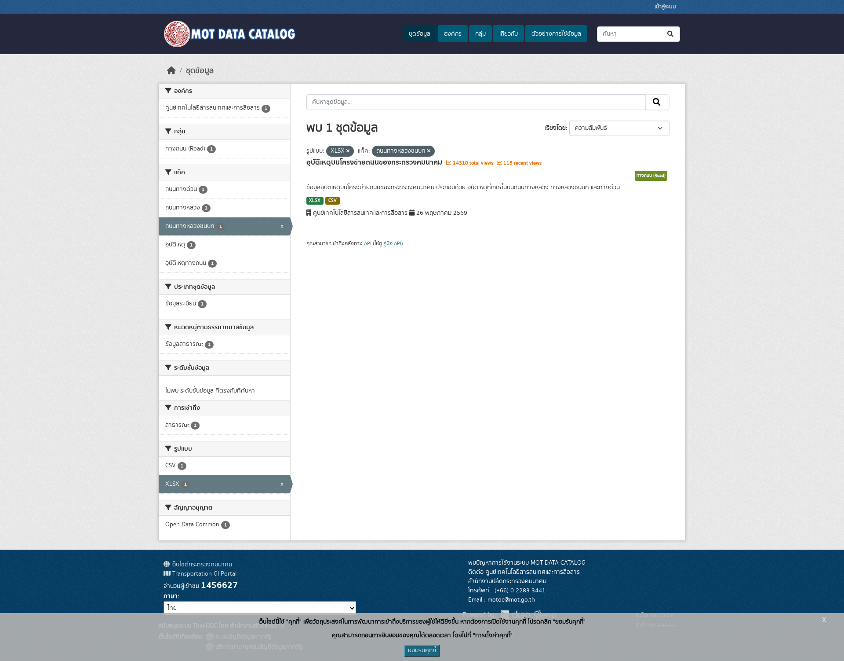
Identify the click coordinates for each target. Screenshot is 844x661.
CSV (332, 200)
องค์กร (453, 33)
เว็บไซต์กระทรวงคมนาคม (201, 564)
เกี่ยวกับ (508, 33)
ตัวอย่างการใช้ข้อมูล (556, 33)
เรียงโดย (555, 128)
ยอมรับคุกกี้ (422, 650)
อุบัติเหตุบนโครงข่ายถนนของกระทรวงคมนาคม (375, 162)
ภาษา (171, 596)
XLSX (314, 200)
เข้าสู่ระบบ (665, 7)
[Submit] (671, 34)
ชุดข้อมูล (419, 33)
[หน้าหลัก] (171, 71)
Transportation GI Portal (203, 573)
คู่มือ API (392, 243)
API (367, 243)
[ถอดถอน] (347, 151)
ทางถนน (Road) (651, 176)
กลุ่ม (480, 33)
